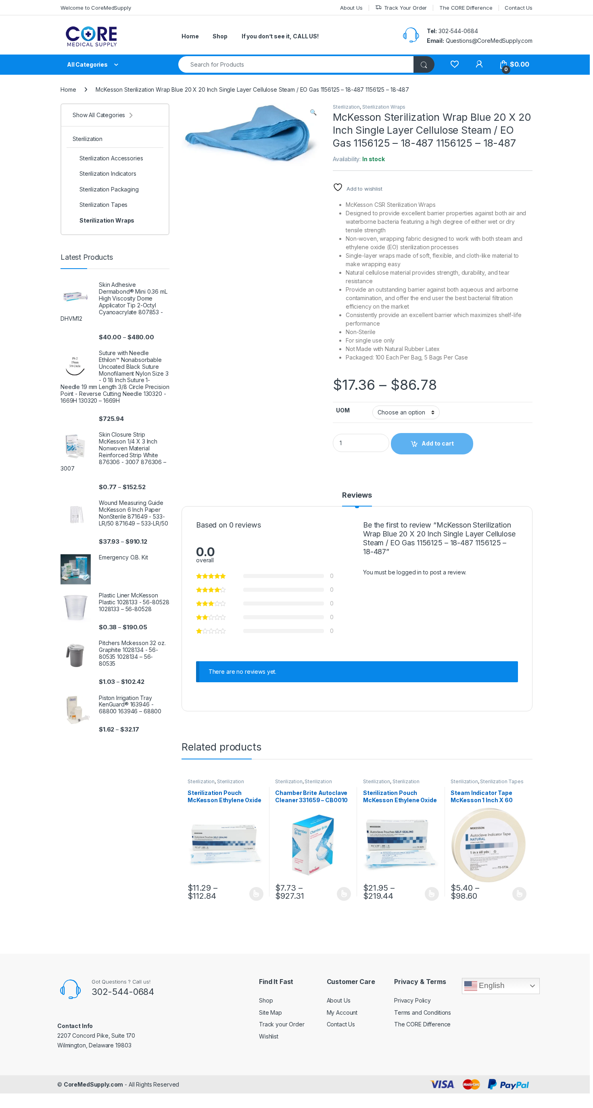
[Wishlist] (454, 64)
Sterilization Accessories (303, 784)
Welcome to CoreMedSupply (96, 7)
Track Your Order (405, 7)
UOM (343, 410)
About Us (351, 7)
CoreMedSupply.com (93, 1084)
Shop (220, 36)
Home (190, 36)
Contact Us (518, 7)
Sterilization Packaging (109, 189)
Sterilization (346, 107)
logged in (409, 572)
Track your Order (282, 1024)
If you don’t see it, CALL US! (280, 36)
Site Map (270, 1012)
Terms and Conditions (422, 1012)
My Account (342, 1012)
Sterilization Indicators (107, 173)
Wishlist (268, 1036)
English (491, 985)
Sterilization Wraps (383, 107)
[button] (313, 112)
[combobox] (296, 64)
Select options (253, 894)
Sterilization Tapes (501, 781)
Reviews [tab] (357, 495)
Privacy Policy (412, 1000)
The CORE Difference (465, 7)
